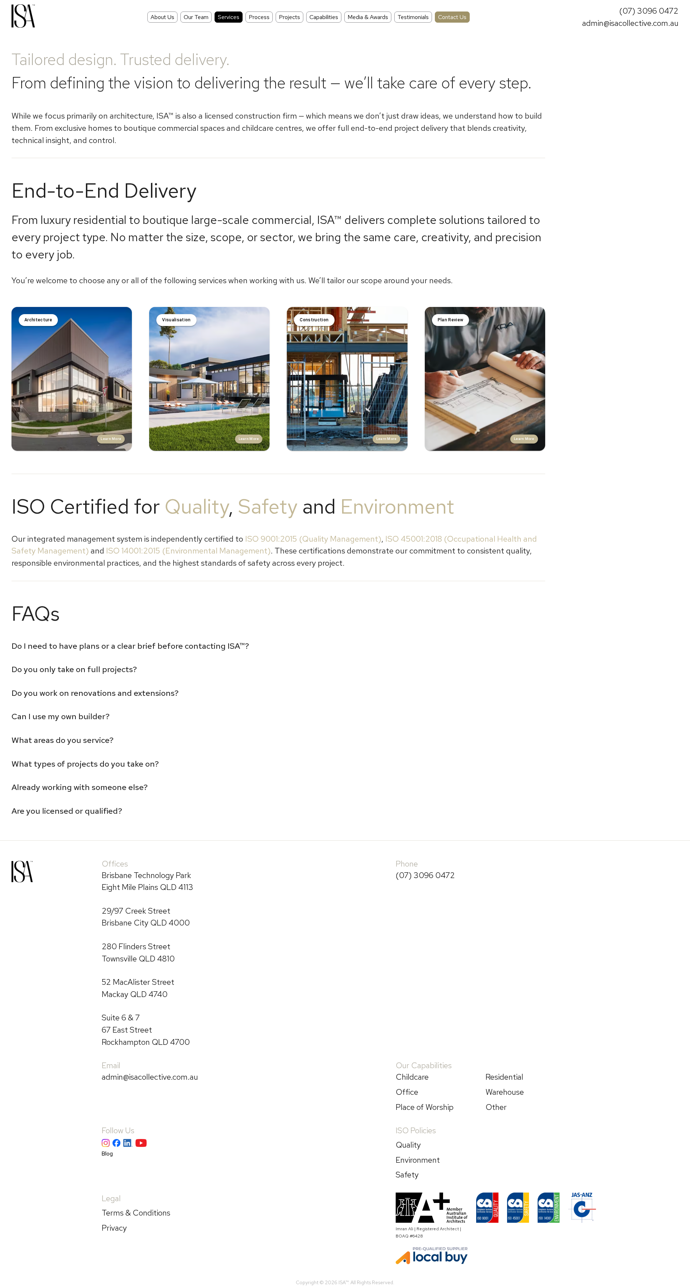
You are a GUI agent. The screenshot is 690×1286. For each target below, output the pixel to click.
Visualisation (176, 319)
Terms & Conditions (136, 1212)
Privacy (114, 1227)
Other (496, 1107)
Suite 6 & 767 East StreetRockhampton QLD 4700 (146, 1029)
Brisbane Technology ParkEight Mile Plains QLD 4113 (147, 881)
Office (407, 1092)
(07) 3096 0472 (648, 10)
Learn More (111, 439)
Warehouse (505, 1092)
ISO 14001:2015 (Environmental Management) (188, 550)
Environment (397, 506)
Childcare (412, 1076)
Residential (504, 1076)
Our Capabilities (424, 1065)
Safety (268, 506)
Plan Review (451, 319)
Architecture (38, 319)
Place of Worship (425, 1107)
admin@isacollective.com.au (630, 23)
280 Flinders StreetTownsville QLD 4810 (138, 952)
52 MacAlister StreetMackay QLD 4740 (138, 988)
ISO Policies (416, 1130)
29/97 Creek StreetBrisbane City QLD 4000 (146, 916)
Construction (314, 319)
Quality (196, 506)
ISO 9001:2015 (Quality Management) (313, 538)
